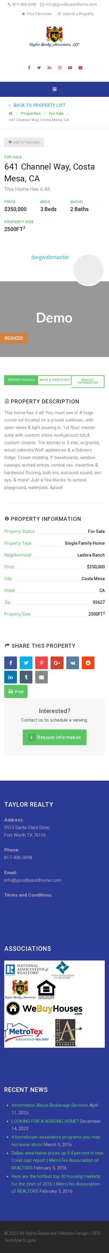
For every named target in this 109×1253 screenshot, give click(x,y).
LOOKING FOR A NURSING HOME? (45, 1121)
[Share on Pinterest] (42, 663)
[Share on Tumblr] (27, 677)
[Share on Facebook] (11, 663)
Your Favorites (39, 14)
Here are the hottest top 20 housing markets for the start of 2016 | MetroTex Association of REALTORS (56, 1184)
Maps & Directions (55, 380)
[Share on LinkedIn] (11, 677)
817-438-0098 (24, 4)
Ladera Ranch (91, 555)
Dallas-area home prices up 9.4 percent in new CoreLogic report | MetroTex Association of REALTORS (57, 1160)
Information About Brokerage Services (50, 1105)
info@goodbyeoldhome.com (71, 4)
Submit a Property (78, 14)
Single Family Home (85, 543)
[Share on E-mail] (42, 677)
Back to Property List (39, 105)
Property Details (21, 380)
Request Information (88, 381)
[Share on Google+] (58, 663)
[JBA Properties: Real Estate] (54, 37)
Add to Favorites (26, 142)
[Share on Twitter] (27, 663)
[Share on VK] (73, 663)
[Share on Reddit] (89, 663)
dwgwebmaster (50, 257)
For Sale (13, 157)
